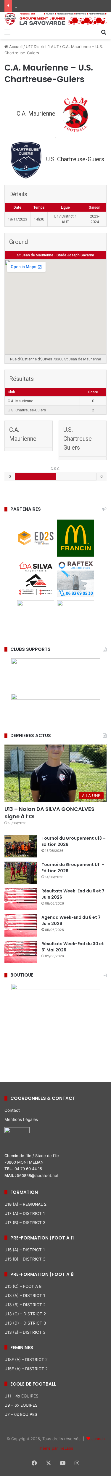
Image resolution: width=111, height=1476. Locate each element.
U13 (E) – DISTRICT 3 (25, 1332)
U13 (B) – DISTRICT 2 (25, 1304)
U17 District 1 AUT (42, 46)
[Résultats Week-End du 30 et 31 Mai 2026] (20, 952)
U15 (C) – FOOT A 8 (22, 1286)
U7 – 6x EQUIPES (20, 1414)
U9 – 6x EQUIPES (21, 1405)
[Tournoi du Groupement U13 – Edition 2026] (20, 846)
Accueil (15, 46)
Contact (12, 1110)
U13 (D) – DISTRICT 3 (25, 1323)
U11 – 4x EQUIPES (21, 1396)
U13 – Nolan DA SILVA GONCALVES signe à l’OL (49, 812)
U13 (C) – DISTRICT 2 (25, 1314)
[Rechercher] (104, 31)
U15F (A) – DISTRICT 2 (26, 1368)
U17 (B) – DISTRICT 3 (25, 1222)
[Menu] (7, 31)
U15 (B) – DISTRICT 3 (25, 1259)
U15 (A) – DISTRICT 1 (24, 1249)
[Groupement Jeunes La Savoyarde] (55, 19)
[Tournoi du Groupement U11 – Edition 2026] (20, 873)
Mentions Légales (21, 1119)
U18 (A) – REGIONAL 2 (25, 1204)
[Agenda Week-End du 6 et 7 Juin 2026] (20, 925)
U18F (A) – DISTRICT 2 (26, 1359)
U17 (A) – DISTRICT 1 (24, 1213)
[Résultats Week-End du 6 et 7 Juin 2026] (20, 899)
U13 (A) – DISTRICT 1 (24, 1295)
